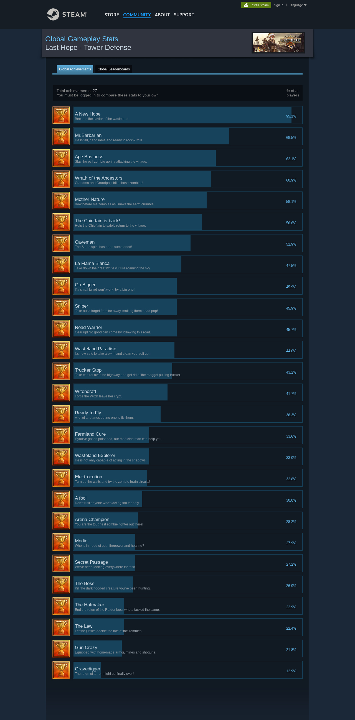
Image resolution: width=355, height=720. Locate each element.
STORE (112, 14)
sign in (278, 5)
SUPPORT (184, 14)
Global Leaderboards (114, 69)
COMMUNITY (137, 14)
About (162, 14)
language (296, 5)
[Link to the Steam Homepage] (67, 19)
